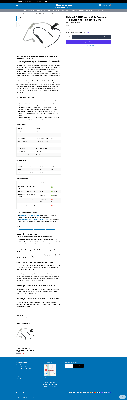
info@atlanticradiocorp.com (50, 384)
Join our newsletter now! (71, 362)
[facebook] (16, 392)
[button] (70, 35)
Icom (53, 10)
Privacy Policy (19, 378)
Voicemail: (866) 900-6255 (50, 386)
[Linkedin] (23, 392)
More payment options (88, 45)
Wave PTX (39, 10)
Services (18, 372)
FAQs (17, 374)
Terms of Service (20, 364)
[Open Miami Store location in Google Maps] (50, 370)
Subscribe (78, 365)
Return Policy (90, 10)
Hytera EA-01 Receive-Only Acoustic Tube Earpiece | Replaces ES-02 (25, 350)
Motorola (47, 10)
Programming (66, 10)
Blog (17, 370)
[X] (20, 392)
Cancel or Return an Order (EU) (23, 368)
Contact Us (99, 10)
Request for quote (104, 36)
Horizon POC (31, 10)
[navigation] (19, 18)
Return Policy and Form (22, 366)
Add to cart (84, 36)
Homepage (18, 13)
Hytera (58, 10)
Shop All (23, 10)
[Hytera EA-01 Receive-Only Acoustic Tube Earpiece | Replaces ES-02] (25, 334)
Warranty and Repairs (78, 10)
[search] (17, 5)
